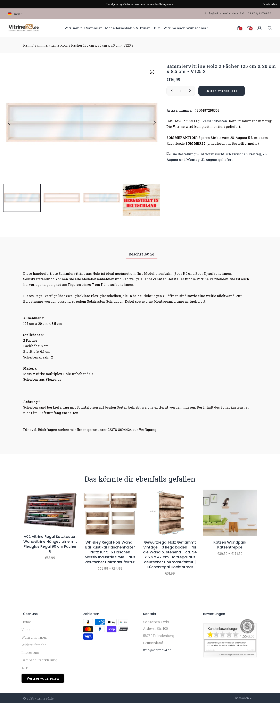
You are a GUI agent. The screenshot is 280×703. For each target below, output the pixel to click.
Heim (27, 45)
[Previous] (12, 123)
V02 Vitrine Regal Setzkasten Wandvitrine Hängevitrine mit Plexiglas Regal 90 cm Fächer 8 (50, 544)
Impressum (30, 652)
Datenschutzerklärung (39, 660)
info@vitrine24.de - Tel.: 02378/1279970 (238, 13)
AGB (25, 668)
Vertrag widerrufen (42, 678)
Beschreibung (141, 254)
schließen (11, 4)
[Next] (151, 123)
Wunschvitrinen (34, 637)
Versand (28, 629)
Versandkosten (214, 121)
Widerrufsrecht (34, 645)
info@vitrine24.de (157, 650)
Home (26, 622)
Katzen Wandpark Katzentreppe (229, 545)
